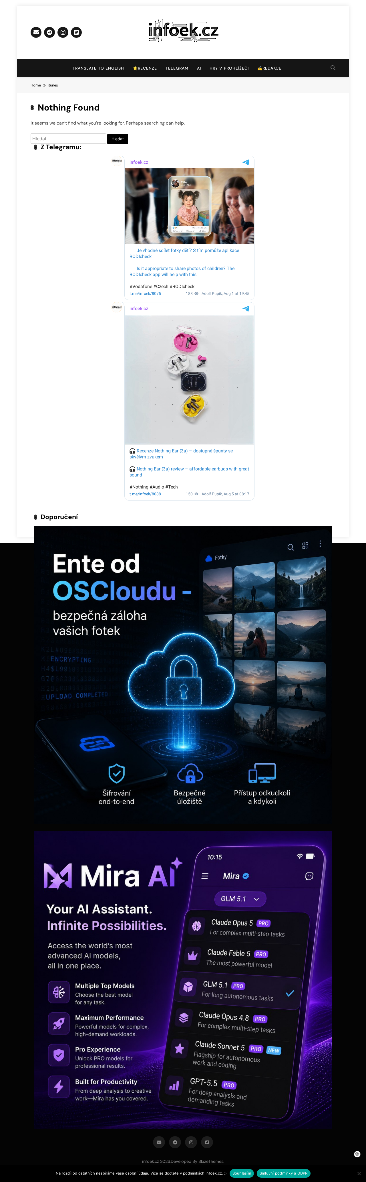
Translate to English (98, 68)
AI (199, 68)
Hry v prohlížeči (229, 68)
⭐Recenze (145, 68)
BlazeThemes (210, 1161)
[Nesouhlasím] (359, 1173)
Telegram (177, 68)
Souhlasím (241, 1173)
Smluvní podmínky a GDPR (284, 1173)
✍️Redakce (269, 68)
